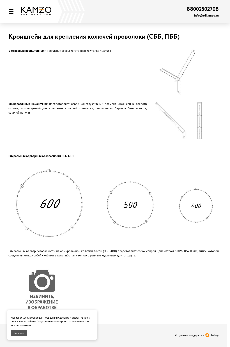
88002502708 (203, 9)
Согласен (19, 333)
